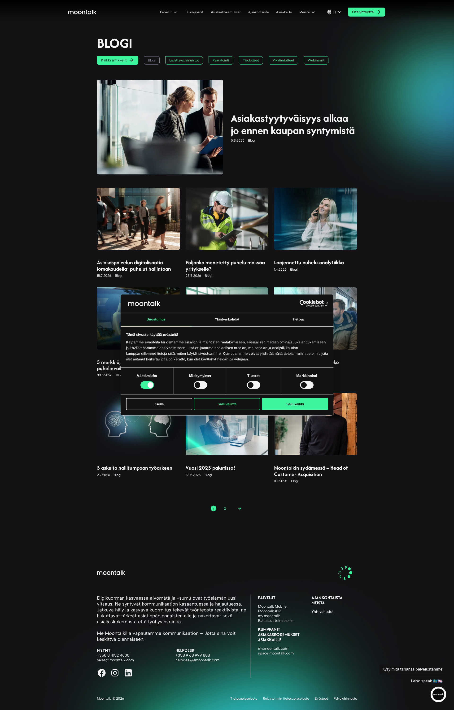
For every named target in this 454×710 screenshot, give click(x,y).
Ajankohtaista (326, 597)
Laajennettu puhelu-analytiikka (309, 262)
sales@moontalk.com (115, 660)
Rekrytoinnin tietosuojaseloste (286, 699)
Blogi (152, 60)
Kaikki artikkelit (114, 60)
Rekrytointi (221, 60)
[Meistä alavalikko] (314, 12)
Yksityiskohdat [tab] (227, 319)
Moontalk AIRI (270, 611)
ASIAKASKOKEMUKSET (279, 634)
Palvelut (266, 597)
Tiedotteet (251, 60)
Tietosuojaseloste (243, 699)
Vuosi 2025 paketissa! (210, 468)
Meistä (318, 603)
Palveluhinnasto (345, 699)
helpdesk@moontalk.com (197, 660)
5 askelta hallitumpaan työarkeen (134, 468)
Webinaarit (316, 60)
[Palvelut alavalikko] (176, 12)
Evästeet (321, 699)
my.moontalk (269, 616)
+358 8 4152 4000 (113, 655)
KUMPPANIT (269, 629)
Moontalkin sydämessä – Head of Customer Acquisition (311, 471)
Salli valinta (227, 404)
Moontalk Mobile (272, 606)
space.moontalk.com (276, 653)
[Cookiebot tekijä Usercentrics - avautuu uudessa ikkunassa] (307, 303)
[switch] (200, 385)
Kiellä (159, 404)
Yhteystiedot (322, 611)
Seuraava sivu (241, 509)
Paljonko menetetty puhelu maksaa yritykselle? (225, 265)
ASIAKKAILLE (269, 639)
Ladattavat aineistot (184, 60)
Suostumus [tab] (156, 319)
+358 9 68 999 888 (192, 655)
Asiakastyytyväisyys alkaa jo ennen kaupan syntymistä (293, 124)
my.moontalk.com (273, 648)
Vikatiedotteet (283, 60)
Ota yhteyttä (363, 12)
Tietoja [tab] (298, 319)
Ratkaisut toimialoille (275, 620)
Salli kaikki (295, 404)
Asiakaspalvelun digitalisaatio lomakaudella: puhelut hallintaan (134, 265)
